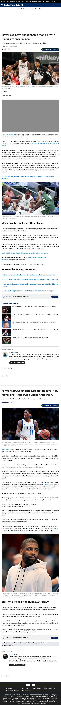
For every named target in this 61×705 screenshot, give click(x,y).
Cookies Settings (26, 690)
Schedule (27, 9)
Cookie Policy (25, 688)
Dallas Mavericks (6, 95)
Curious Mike (48, 484)
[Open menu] (2, 5)
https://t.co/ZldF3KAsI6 (11, 504)
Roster (32, 9)
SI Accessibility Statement (12, 690)
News (7, 376)
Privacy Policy (9, 688)
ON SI (7, 1)
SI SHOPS (34, 1)
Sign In (58, 5)
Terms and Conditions (49, 688)
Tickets (41, 9)
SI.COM (3, 1)
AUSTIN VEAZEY (13, 654)
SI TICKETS (21, 1)
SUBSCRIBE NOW (50, 1)
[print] (11, 368)
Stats (36, 9)
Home (18, 9)
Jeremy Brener (5, 46)
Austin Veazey (5, 402)
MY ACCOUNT (41, 1)
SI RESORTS (28, 1)
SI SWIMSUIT (13, 1)
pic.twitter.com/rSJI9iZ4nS (27, 504)
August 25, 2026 (25, 506)
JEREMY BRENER (13, 352)
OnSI (22, 9)
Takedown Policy (37, 688)
